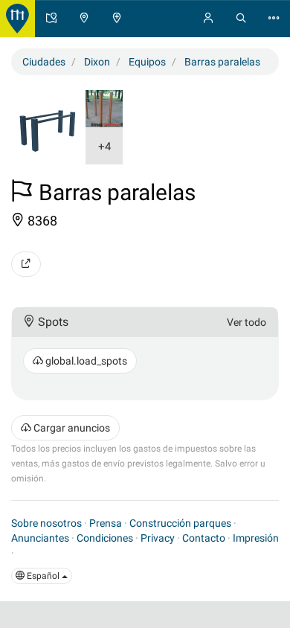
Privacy (158, 538)
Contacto (203, 538)
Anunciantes (40, 538)
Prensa (105, 523)
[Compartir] (26, 264)
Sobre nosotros (46, 523)
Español (43, 576)
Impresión (256, 538)
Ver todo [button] (246, 322)
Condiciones (105, 538)
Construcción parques (180, 523)
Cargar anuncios (70, 428)
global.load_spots (85, 361)
